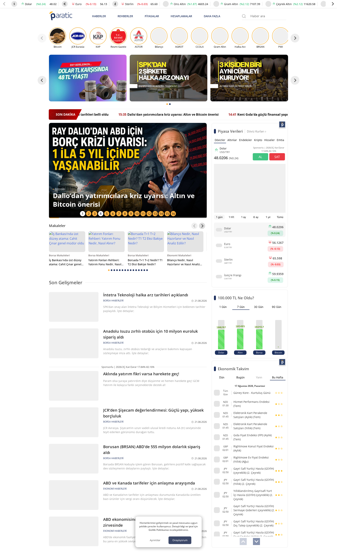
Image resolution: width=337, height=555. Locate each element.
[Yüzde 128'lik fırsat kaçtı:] (249, 78)
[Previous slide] (4, 4)
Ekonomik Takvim (233, 368)
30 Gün (258, 306)
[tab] (167, 104)
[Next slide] (333, 4)
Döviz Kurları (256, 131)
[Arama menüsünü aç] (244, 16)
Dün (221, 377)
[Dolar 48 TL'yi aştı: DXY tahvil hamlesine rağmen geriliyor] (88, 78)
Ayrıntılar (155, 540)
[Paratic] (60, 16)
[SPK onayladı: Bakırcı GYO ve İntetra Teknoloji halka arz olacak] (168, 78)
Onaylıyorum (179, 540)
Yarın (259, 377)
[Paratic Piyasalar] (282, 124)
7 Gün (241, 306)
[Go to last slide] (42, 80)
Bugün (240, 377)
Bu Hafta (277, 377)
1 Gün (223, 306)
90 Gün (276, 306)
